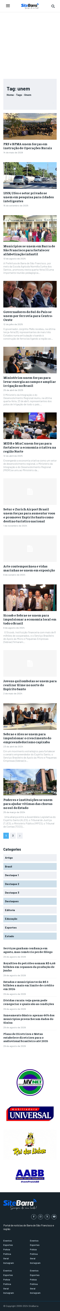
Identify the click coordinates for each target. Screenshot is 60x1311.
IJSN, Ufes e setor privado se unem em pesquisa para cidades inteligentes (28, 197)
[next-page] (20, 836)
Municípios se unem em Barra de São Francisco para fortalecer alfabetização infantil (29, 250)
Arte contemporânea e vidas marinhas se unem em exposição (29, 568)
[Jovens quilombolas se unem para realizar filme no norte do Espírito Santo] (30, 663)
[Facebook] (33, 1216)
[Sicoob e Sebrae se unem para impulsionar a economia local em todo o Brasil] (30, 597)
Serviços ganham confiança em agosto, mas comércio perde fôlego (27, 950)
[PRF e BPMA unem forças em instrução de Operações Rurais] (30, 126)
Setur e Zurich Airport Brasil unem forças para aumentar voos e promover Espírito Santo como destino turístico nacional (29, 515)
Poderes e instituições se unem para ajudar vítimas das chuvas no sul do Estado (27, 803)
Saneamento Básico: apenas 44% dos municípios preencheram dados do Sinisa (28, 1018)
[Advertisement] (30, 44)
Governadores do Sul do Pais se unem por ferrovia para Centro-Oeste (28, 315)
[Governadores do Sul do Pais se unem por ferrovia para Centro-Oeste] (30, 294)
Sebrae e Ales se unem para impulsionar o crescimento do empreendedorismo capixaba (27, 738)
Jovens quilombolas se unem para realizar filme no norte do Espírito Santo (30, 685)
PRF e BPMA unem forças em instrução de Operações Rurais (27, 146)
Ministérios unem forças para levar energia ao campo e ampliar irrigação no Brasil (29, 381)
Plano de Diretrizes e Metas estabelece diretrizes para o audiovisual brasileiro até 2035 (25, 1037)
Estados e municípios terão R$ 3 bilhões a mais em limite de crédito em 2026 (28, 985)
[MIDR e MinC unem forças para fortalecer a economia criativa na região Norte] (30, 425)
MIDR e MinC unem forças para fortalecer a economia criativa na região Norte (29, 447)
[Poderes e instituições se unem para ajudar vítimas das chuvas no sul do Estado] (30, 782)
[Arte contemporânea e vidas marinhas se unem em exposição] (30, 548)
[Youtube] (54, 1216)
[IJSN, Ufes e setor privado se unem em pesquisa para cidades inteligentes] (30, 175)
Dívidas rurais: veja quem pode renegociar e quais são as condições (28, 1002)
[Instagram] (40, 1216)
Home (10, 94)
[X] (47, 1216)
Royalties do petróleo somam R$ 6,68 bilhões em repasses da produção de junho (29, 966)
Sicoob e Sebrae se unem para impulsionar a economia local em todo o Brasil (29, 619)
